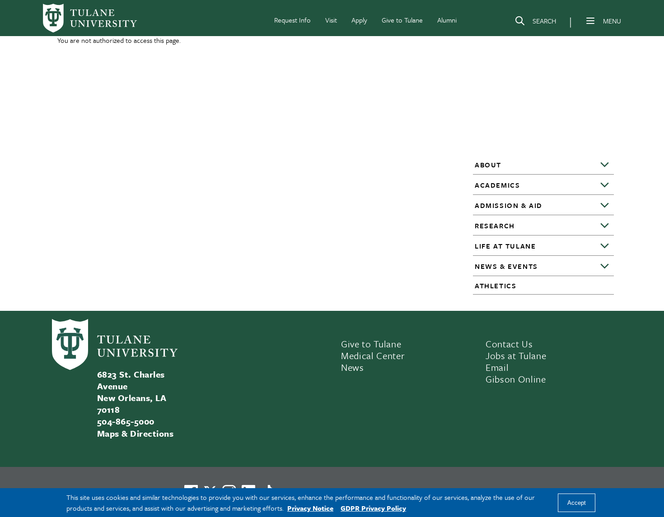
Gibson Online (516, 379)
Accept (576, 502)
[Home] (90, 18)
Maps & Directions (135, 433)
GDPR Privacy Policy (373, 508)
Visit (331, 20)
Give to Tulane (402, 20)
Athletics (495, 286)
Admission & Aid (508, 205)
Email (497, 367)
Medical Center (373, 355)
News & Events (506, 266)
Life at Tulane (505, 246)
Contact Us (509, 344)
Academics (497, 185)
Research (495, 226)
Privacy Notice (310, 508)
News (352, 367)
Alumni (447, 20)
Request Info (292, 20)
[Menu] (590, 20)
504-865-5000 (125, 421)
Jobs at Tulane (516, 355)
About (488, 165)
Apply (359, 20)
